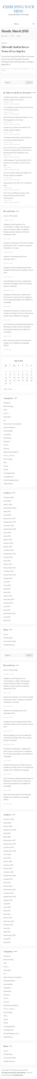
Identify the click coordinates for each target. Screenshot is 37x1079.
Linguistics (7, 434)
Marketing (7, 438)
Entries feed (7, 638)
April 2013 (7, 592)
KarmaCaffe (7, 431)
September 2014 (9, 554)
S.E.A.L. (6, 445)
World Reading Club (11, 480)
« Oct (5, 389)
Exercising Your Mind (18, 9)
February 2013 (8, 599)
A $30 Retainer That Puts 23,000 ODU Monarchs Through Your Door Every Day (17, 162)
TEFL (5, 463)
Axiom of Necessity (10, 216)
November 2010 (9, 613)
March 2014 (7, 564)
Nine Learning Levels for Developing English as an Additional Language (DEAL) (17, 342)
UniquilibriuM (8, 477)
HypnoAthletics (9, 427)
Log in (5, 634)
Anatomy (6, 403)
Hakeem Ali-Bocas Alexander (19, 93)
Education (7, 417)
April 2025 (7, 501)
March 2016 (7, 540)
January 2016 (8, 543)
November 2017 (9, 518)
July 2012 (6, 606)
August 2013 (8, 578)
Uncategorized (9, 473)
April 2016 (7, 536)
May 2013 (6, 589)
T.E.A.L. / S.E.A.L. (9, 455)
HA (4, 420)
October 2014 (8, 550)
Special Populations (10, 452)
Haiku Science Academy (12, 424)
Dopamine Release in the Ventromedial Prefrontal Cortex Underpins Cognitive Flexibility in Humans (18, 245)
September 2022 (9, 508)
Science (4, 43)
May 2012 (6, 610)
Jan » (10, 389)
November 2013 (9, 568)
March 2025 (7, 504)
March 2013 (7, 596)
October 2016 (8, 526)
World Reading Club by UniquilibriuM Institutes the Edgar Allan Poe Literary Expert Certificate (17, 283)
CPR (5, 410)
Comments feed (9, 641)
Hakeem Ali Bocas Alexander (21, 68)
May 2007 (7, 620)
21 (27, 378)
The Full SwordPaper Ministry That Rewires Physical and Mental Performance (16, 195)
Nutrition (6, 441)
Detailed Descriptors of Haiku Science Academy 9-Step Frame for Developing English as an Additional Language (18, 313)
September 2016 (9, 529)
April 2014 (7, 561)
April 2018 (7, 515)
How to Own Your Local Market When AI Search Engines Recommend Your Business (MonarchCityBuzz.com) (17, 150)
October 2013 (8, 571)
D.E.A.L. (6, 413)
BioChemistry (8, 406)
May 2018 (6, 511)
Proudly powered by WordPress (13, 1073)
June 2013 (7, 585)
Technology (7, 459)
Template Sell (17, 1075)
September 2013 (9, 575)
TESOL (5, 470)
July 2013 (6, 582)
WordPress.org (9, 645)
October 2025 (8, 497)
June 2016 (7, 533)
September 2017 (9, 522)
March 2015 (7, 547)
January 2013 (8, 603)
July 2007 (7, 617)
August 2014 (8, 557)
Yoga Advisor (8, 484)
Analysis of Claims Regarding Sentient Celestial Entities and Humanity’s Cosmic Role (18, 270)
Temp (5, 466)
